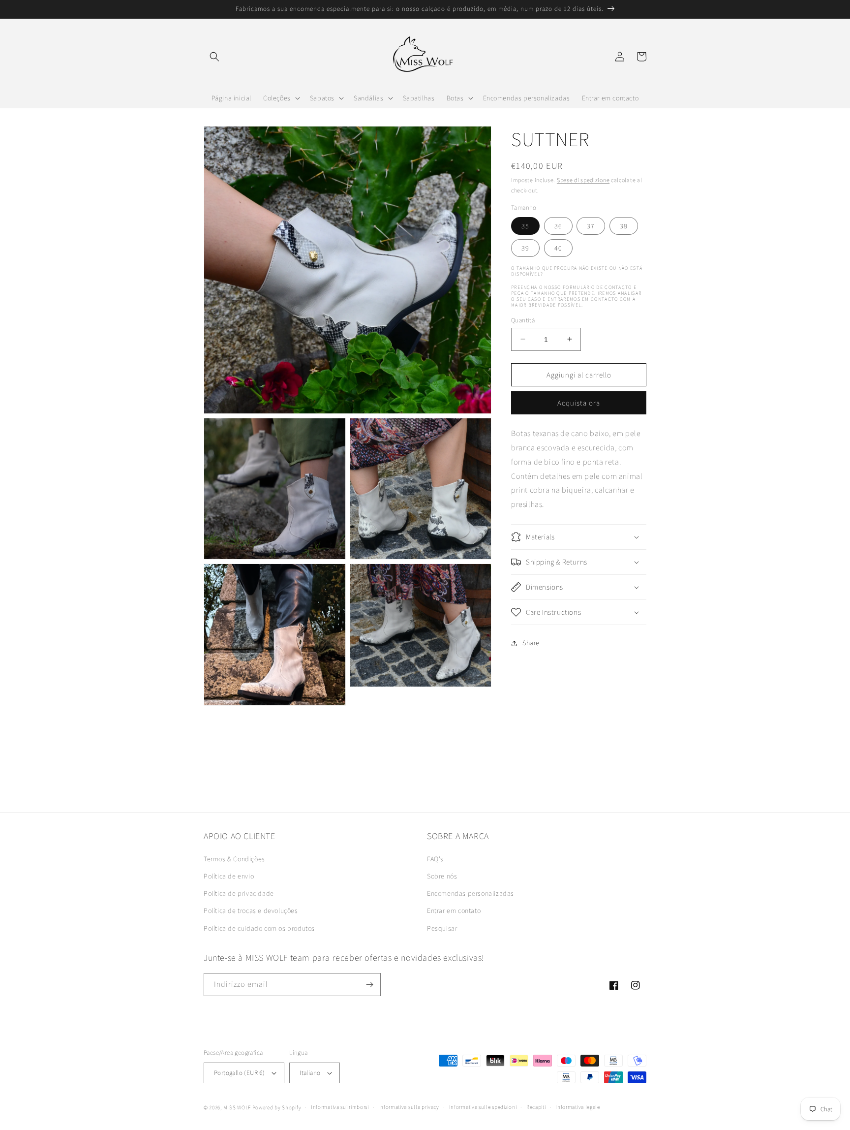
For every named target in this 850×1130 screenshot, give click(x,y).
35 (525, 225)
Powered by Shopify (277, 1107)
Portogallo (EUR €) (239, 1072)
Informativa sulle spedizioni (483, 1106)
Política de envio (229, 876)
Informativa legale (577, 1106)
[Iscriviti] (369, 984)
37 (591, 225)
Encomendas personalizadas (470, 893)
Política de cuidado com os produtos (259, 928)
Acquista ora (578, 403)
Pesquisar (442, 928)
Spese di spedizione (583, 180)
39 (525, 247)
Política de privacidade (239, 893)
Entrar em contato (454, 910)
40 (558, 247)
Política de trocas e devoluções (251, 910)
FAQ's (435, 858)
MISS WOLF (237, 1107)
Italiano (310, 1072)
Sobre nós (442, 876)
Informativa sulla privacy (408, 1106)
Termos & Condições (234, 858)
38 (624, 225)
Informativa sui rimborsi (340, 1106)
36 (558, 225)
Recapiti (536, 1106)
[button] (214, 56)
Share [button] (531, 642)
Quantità (523, 319)
